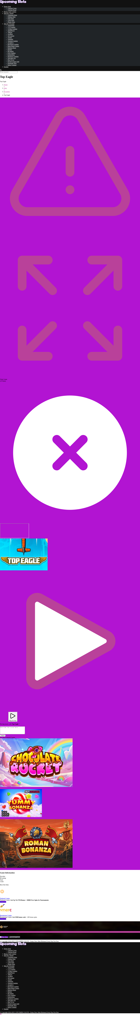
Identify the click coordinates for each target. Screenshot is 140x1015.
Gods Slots (11, 20)
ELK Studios (12, 53)
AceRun (10, 34)
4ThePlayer (11, 30)
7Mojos (10, 32)
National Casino (5, 898)
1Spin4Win (11, 25)
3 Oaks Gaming (12, 29)
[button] (24, 554)
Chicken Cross (12, 8)
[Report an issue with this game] (70, 237)
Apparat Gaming (13, 41)
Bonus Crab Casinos (10, 12)
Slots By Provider (9, 24)
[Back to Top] (1, 1014)
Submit (3, 735)
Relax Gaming (12, 65)
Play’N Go (11, 60)
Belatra (10, 49)
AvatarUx (11, 43)
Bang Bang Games (13, 46)
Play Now (3, 902)
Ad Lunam (11, 36)
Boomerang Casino (6, 915)
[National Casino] (5, 896)
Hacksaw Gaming (13, 56)
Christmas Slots (12, 15)
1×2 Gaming (11, 27)
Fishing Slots (11, 17)
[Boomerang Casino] (5, 914)
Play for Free (12, 720)
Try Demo (3, 788)
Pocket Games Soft (13, 61)
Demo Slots (7, 6)
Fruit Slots (11, 18)
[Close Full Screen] (70, 522)
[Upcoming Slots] (13, 3)
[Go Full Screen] (70, 377)
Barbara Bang (12, 48)
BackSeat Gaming (13, 44)
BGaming (11, 51)
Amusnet (10, 39)
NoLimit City (12, 58)
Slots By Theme (9, 13)
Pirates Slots (11, 22)
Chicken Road (12, 10)
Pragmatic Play (12, 63)
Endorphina (11, 55)
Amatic (10, 37)
